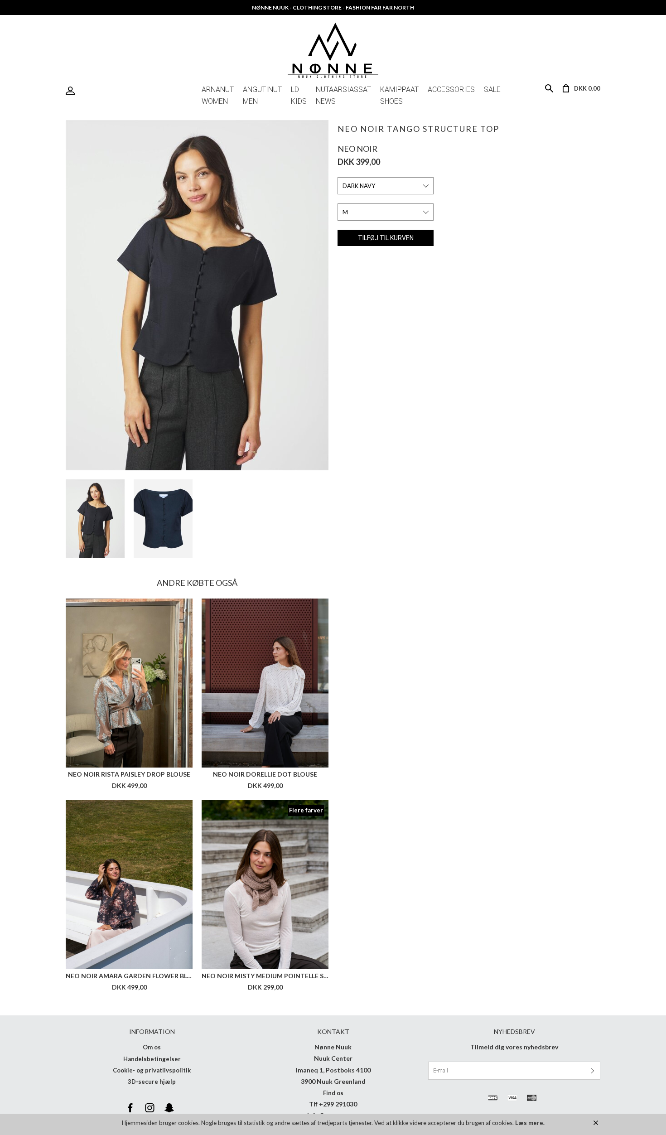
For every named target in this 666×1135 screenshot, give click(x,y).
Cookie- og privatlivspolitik (152, 1070)
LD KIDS (299, 91)
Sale (492, 89)
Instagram (149, 1108)
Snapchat (169, 1108)
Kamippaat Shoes (399, 91)
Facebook (130, 1108)
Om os (152, 1047)
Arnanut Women (218, 91)
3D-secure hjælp (152, 1081)
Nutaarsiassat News (343, 91)
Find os (333, 1092)
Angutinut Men (262, 91)
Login (72, 91)
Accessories (451, 89)
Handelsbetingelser (152, 1059)
